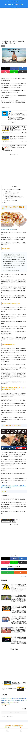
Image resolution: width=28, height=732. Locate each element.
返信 (25, 708)
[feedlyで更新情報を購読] (13, 122)
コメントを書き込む (14, 712)
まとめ (5, 202)
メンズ (14, 521)
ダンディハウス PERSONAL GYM (10, 200)
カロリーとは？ (8, 191)
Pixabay (11, 229)
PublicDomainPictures (4, 229)
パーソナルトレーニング (6, 521)
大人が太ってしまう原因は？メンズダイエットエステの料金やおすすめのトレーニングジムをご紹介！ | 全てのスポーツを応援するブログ (14, 700)
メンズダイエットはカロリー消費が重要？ (12, 189)
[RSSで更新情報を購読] (14, 122)
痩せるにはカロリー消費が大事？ (12, 193)
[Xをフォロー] (11, 122)
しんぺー (10, 111)
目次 (12, 186)
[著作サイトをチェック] (9, 122)
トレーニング (11, 519)
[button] (22, 71)
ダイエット (4, 519)
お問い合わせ (7, 727)
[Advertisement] (14, 24)
